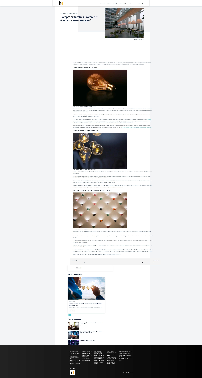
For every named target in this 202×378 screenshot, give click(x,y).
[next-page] (70, 315)
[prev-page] (68, 315)
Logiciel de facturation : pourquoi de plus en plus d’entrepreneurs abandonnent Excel (74, 357)
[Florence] (72, 268)
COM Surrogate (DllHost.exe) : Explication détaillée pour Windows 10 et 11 (125, 358)
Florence (136, 39)
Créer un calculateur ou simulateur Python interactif (86, 353)
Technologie (64, 13)
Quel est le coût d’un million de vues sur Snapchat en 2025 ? (99, 358)
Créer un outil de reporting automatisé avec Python (86, 358)
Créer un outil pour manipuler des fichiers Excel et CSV (87, 360)
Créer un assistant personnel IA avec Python (87, 340)
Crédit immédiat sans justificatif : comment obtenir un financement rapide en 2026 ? (111, 358)
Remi (81, 325)
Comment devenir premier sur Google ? (79, 262)
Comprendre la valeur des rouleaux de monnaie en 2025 (111, 363)
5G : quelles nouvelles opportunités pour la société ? (149, 262)
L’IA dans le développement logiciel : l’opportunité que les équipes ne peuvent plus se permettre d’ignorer (75, 361)
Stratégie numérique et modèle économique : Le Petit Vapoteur (99, 360)
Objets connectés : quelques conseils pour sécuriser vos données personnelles (136, 127)
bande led (149, 119)
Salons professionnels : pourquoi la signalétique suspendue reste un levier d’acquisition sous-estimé (98, 352)
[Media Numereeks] (68, 3)
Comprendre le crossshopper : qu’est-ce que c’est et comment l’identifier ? (99, 363)
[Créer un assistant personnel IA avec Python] (73, 344)
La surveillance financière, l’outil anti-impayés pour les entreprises (111, 355)
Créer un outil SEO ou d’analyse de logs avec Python (87, 356)
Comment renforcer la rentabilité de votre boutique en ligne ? (99, 356)
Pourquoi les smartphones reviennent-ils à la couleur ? (74, 351)
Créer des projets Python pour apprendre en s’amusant (87, 351)
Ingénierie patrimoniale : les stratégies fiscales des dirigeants (111, 360)
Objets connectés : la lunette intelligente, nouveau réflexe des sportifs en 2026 (74, 354)
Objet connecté (73, 13)
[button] (140, 3)
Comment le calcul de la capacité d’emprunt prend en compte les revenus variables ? (111, 352)
